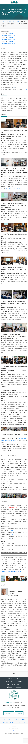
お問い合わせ (9, 713)
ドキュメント (9, 681)
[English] (12, 726)
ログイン (18, 687)
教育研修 (20, 681)
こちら (25, 89)
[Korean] (15, 726)
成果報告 (9, 687)
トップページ (8, 679)
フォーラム (22, 722)
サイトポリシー (7, 719)
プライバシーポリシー (9, 722)
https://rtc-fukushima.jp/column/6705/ (11, 571)
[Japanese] (14, 726)
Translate (17, 730)
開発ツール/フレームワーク (14, 684)
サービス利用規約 (20, 719)
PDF (14, 87)
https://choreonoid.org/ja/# (13, 188)
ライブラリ (20, 679)
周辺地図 (20, 713)
